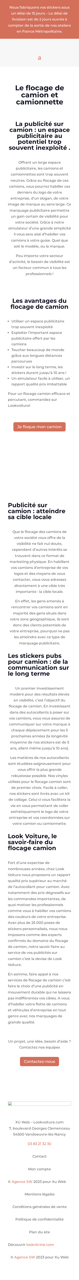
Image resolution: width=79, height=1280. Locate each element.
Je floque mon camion (39, 426)
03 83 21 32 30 (39, 1144)
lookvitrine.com (40, 1245)
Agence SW (22, 1182)
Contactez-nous (39, 1061)
